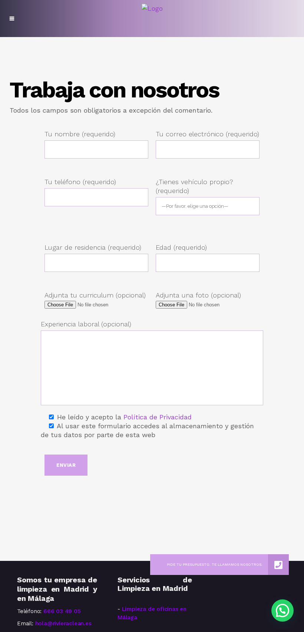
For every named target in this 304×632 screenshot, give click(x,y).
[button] (282, 610)
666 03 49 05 (62, 611)
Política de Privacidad (157, 417)
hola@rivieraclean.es (63, 623)
